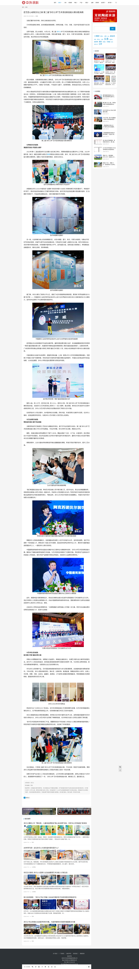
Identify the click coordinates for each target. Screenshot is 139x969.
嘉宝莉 (112, 36)
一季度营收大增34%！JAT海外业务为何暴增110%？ (108, 127)
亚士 (101, 36)
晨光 (112, 41)
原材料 (97, 2)
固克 (95, 39)
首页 (55, 2)
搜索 (112, 28)
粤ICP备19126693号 (69, 962)
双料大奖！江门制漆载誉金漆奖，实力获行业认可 (110, 83)
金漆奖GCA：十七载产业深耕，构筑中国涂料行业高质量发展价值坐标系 (99, 72)
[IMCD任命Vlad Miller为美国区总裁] (98, 112)
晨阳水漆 (96, 44)
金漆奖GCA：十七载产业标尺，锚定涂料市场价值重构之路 (99, 61)
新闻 (59, 2)
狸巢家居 (82, 953)
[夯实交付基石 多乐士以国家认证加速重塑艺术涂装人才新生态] (57, 880)
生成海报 (27, 966)
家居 (48, 154)
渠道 (86, 2)
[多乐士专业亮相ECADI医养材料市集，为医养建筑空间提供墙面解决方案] (57, 929)
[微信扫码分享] (32, 966)
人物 (65, 2)
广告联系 (62, 953)
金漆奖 (103, 2)
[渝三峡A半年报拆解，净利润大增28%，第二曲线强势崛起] (98, 142)
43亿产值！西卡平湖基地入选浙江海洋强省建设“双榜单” (109, 119)
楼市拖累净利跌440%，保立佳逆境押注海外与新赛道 (109, 96)
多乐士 (59, 31)
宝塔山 (111, 39)
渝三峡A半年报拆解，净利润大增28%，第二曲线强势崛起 (109, 142)
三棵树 (97, 36)
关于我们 (55, 953)
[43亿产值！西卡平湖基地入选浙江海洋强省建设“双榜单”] (98, 119)
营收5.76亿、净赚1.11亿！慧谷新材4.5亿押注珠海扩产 (109, 164)
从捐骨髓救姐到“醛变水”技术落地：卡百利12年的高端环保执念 (109, 134)
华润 (108, 36)
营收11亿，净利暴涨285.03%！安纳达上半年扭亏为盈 (109, 157)
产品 (81, 2)
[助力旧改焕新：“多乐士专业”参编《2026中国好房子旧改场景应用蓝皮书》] (57, 904)
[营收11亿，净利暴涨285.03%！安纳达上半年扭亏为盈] (98, 157)
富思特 (96, 42)
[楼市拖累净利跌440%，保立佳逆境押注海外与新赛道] (98, 96)
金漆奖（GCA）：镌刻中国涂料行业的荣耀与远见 (110, 72)
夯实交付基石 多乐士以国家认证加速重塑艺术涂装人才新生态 (45, 873)
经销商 (70, 2)
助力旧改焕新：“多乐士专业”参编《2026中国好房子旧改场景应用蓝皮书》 (50, 897)
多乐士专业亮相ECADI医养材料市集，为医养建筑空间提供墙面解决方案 (49, 922)
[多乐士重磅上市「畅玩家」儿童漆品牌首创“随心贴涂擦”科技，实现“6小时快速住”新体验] (57, 830)
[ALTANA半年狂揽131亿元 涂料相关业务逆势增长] (98, 149)
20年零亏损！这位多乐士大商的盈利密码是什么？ (41, 848)
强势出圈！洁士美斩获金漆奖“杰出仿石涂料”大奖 (99, 83)
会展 (92, 2)
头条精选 (34, 867)
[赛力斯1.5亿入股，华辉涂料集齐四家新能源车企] (98, 104)
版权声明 (68, 953)
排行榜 (109, 2)
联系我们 (75, 953)
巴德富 (108, 42)
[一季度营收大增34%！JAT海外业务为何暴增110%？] (98, 127)
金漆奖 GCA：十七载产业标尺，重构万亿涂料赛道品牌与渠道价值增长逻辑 (110, 61)
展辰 (100, 42)
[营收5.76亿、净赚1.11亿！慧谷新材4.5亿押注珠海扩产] (98, 164)
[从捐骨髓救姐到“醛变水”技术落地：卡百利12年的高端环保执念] (98, 134)
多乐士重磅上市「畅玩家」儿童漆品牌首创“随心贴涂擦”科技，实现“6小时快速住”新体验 (55, 823)
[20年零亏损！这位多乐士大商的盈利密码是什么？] (57, 855)
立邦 (100, 44)
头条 (106, 39)
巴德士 (104, 41)
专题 (75, 2)
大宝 (102, 39)
